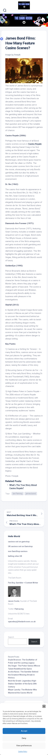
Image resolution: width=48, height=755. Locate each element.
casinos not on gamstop (19, 542)
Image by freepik (12, 54)
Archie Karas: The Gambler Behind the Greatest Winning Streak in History (23, 675)
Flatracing (19, 609)
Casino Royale (35, 144)
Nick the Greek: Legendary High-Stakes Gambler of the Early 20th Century (22, 684)
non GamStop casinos (17, 551)
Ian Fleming (17, 494)
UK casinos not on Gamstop (20, 546)
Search (11, 637)
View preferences (24, 745)
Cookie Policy (22, 751)
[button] (44, 706)
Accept (24, 731)
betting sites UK (15, 556)
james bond (31, 494)
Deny (24, 738)
